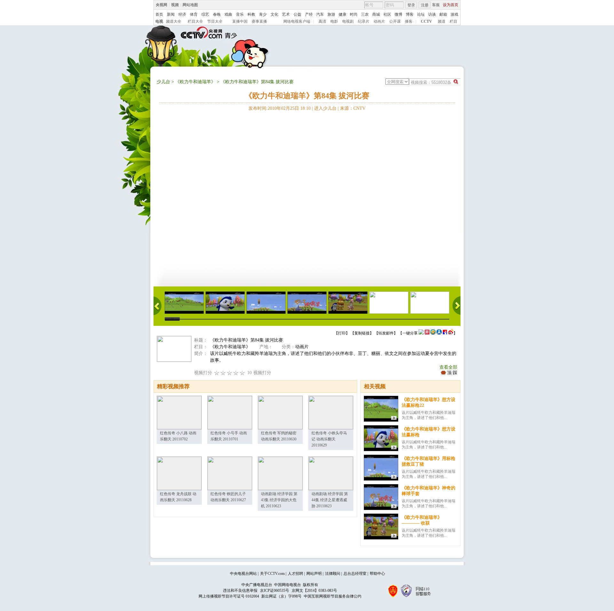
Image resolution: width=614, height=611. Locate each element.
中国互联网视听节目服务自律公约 (332, 596)
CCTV (426, 21)
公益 (297, 14)
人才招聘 (295, 573)
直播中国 (240, 21)
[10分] (242, 372)
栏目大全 (195, 21)
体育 (194, 14)
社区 (387, 14)
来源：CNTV (353, 108)
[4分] (223, 372)
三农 (365, 14)
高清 (322, 21)
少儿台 (163, 81)
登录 (411, 5)
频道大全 (173, 21)
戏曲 (228, 14)
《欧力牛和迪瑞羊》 (195, 81)
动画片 (379, 21)
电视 (159, 21)
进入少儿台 (325, 108)
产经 (309, 14)
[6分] (229, 372)
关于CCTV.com (272, 573)
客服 (436, 5)
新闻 (171, 14)
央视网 (161, 5)
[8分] (236, 372)
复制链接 (362, 333)
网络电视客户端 (296, 21)
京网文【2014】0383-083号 (314, 590)
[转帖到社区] (421, 333)
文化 (274, 14)
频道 (441, 21)
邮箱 (443, 14)
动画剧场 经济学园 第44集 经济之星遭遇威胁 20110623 (329, 500)
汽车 (320, 14)
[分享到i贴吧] (445, 333)
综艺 (205, 14)
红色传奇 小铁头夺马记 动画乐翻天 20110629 (329, 439)
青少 (263, 14)
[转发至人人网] (439, 333)
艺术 (286, 14)
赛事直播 (259, 21)
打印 (342, 333)
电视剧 (348, 21)
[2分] (217, 372)
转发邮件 (386, 333)
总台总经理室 (354, 573)
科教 (251, 14)
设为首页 (450, 5)
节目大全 (215, 21)
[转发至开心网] (427, 333)
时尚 (354, 14)
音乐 (240, 14)
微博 (398, 14)
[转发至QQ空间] (433, 333)
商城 (376, 14)
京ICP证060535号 (274, 590)
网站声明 (314, 573)
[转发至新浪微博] (450, 333)
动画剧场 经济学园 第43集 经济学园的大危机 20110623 (279, 500)
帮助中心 (377, 573)
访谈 (432, 14)
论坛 (421, 14)
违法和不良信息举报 (240, 590)
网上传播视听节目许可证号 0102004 (229, 596)
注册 (425, 5)
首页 (159, 14)
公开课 (395, 21)
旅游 (331, 14)
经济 (182, 14)
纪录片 (363, 21)
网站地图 (190, 5)
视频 (175, 5)
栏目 (453, 21)
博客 (409, 14)
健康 (342, 14)
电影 (334, 21)
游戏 (454, 14)
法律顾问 (332, 573)
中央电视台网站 (243, 573)
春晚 (217, 14)
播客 (409, 21)
